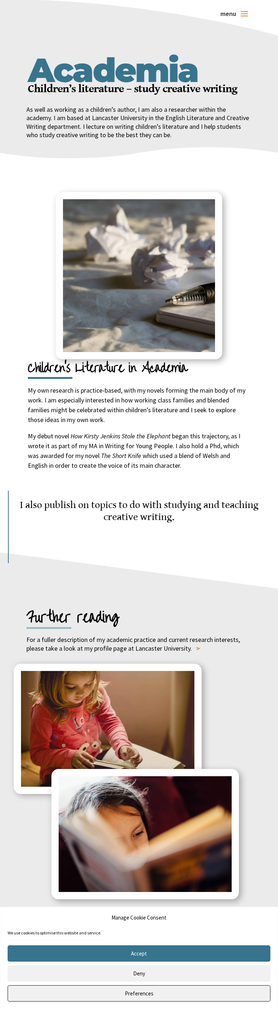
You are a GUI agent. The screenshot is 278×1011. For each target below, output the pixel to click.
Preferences (139, 993)
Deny (139, 973)
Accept (139, 953)
